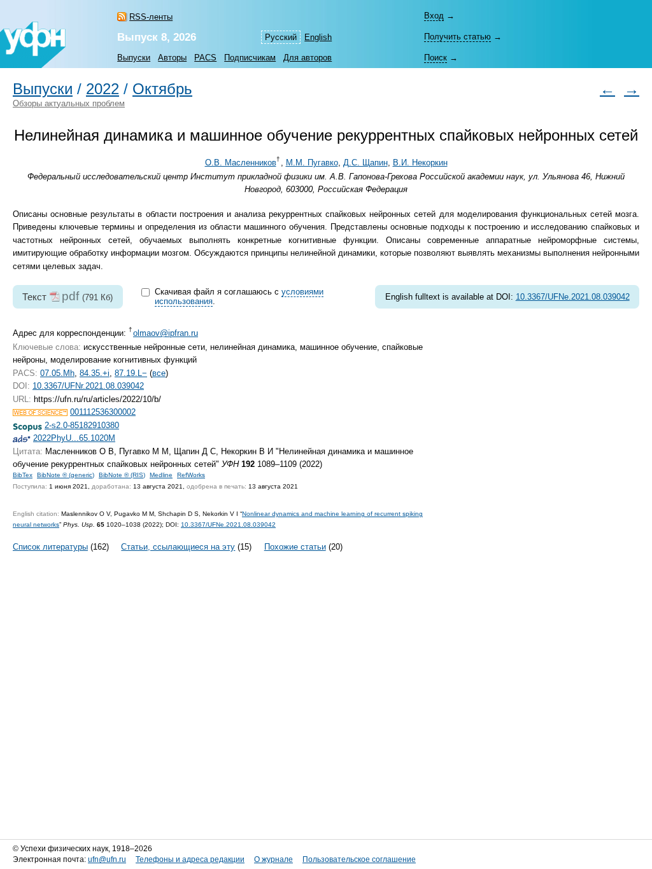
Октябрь (162, 89)
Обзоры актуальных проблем (69, 103)
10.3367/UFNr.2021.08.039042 (88, 386)
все (159, 373)
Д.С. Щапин (365, 162)
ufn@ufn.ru (107, 859)
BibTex (22, 474)
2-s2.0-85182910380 (82, 425)
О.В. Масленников (240, 162)
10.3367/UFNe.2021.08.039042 (573, 297)
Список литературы (50, 547)
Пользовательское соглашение (359, 859)
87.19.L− (131, 373)
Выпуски (133, 57)
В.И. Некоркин (420, 162)
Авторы (172, 57)
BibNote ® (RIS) (122, 474)
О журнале (273, 859)
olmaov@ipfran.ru (165, 333)
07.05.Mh (57, 373)
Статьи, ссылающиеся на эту (178, 547)
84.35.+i (95, 373)
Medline (161, 474)
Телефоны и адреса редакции (190, 859)
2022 (102, 89)
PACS (205, 57)
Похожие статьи (295, 547)
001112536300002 (103, 412)
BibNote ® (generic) (65, 474)
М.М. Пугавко (312, 162)
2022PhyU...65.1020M (74, 438)
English (318, 37)
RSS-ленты (151, 17)
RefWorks (191, 474)
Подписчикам (250, 57)
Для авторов (307, 57)
